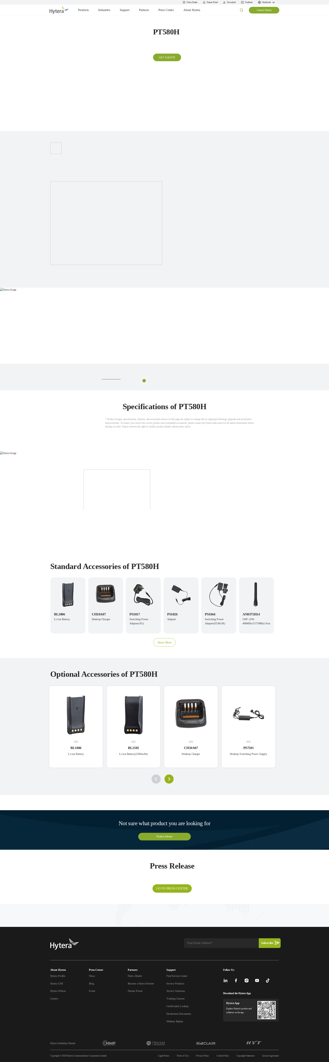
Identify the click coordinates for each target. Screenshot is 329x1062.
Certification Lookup (177, 1006)
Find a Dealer (135, 976)
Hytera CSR (56, 983)
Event (92, 991)
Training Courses (175, 998)
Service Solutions (175, 991)
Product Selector (164, 836)
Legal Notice (163, 1055)
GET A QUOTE (167, 57)
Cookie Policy (222, 1055)
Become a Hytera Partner (141, 983)
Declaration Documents (178, 1013)
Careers (54, 998)
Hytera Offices (58, 991)
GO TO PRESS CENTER (172, 888)
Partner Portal (135, 991)
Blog (91, 983)
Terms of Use (182, 1055)
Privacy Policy (202, 1055)
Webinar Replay (174, 1021)
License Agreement (270, 1055)
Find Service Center (176, 976)
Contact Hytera (264, 10)
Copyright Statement (245, 1055)
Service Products (175, 983)
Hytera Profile (57, 976)
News (92, 976)
